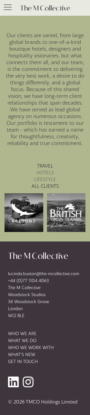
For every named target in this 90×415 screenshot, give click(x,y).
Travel (45, 166)
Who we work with (31, 347)
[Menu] (8, 8)
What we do (22, 340)
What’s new (21, 354)
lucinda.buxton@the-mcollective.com (43, 273)
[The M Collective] (45, 8)
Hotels (45, 172)
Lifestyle (45, 179)
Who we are (22, 333)
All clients (45, 186)
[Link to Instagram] (28, 382)
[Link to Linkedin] (13, 382)
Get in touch (23, 361)
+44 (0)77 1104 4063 (28, 280)
